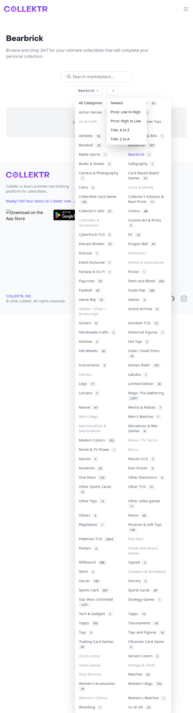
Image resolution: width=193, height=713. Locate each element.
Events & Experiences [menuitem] (146, 262)
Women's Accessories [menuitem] (98, 686)
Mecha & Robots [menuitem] (144, 407)
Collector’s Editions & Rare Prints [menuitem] (146, 199)
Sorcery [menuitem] (137, 580)
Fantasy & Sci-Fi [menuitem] (95, 271)
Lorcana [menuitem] (88, 393)
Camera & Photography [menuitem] (98, 175)
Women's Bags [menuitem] (144, 683)
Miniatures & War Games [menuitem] (143, 428)
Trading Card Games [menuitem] (97, 644)
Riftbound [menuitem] (91, 562)
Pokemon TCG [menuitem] (96, 538)
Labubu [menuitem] (85, 374)
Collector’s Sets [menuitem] (95, 210)
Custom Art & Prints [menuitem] (145, 222)
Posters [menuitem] (88, 548)
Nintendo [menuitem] (90, 468)
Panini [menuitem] (137, 515)
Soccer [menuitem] (89, 580)
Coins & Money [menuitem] (140, 187)
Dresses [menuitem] (88, 253)
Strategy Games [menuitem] (144, 599)
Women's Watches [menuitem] (146, 697)
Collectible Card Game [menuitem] (97, 199)
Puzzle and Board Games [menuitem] (143, 551)
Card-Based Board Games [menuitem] (143, 175)
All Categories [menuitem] (90, 102)
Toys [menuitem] (85, 632)
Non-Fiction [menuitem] (140, 468)
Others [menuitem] (87, 515)
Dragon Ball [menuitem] (141, 243)
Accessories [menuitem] (141, 102)
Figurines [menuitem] (90, 281)
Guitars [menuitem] (88, 322)
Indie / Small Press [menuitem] (145, 353)
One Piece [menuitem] (91, 477)
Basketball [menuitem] (141, 145)
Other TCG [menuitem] (140, 486)
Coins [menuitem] (86, 187)
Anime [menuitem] (138, 112)
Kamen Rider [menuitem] (143, 365)
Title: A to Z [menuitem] (120, 130)
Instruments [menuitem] (92, 365)
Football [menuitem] (89, 290)
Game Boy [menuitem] (91, 299)
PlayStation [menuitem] (91, 524)
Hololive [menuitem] (88, 341)
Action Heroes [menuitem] (94, 112)
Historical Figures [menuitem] (145, 332)
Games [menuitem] (136, 299)
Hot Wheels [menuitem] (92, 350)
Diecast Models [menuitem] (95, 243)
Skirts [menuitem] (86, 571)
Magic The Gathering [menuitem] (147, 395)
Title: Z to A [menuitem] (120, 139)
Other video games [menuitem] (145, 503)
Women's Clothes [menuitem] (93, 697)
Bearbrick (86, 90)
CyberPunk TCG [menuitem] (94, 234)
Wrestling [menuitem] (90, 707)
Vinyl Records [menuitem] (90, 674)
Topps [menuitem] (136, 613)
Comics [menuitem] (137, 210)
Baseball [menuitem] (89, 145)
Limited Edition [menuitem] (144, 383)
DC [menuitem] (134, 234)
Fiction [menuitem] (136, 271)
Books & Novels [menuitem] (94, 163)
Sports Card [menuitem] (93, 590)
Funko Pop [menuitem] (141, 290)
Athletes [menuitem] (89, 135)
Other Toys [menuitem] (91, 501)
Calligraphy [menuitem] (140, 163)
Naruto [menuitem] (87, 458)
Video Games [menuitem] (90, 665)
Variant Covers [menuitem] (143, 655)
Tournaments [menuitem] (143, 623)
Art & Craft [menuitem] (88, 121)
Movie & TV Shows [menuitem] (97, 449)
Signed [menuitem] (137, 562)
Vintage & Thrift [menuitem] (141, 665)
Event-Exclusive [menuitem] (94, 262)
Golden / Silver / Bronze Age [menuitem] (92, 311)
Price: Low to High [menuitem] (126, 111)
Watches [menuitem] (139, 674)
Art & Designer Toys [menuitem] (145, 124)
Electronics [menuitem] (137, 253)
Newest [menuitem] (117, 102)
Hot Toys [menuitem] (138, 341)
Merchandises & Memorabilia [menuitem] (92, 428)
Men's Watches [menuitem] (143, 416)
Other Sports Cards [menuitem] (96, 489)
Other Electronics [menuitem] (145, 477)
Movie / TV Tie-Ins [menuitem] (143, 440)
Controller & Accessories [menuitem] (89, 223)
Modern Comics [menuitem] (96, 440)
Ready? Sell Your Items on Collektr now (41, 201)
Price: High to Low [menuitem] (126, 121)
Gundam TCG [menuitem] (143, 322)
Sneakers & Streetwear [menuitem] (147, 571)
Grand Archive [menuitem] (143, 308)
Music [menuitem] (133, 449)
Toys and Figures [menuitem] (146, 632)
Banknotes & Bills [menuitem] (145, 135)
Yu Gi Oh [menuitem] (139, 707)
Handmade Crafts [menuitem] (96, 332)
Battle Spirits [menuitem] (92, 154)
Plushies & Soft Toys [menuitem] (146, 527)
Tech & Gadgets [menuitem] (95, 613)
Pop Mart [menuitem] (135, 538)
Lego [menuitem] (86, 383)
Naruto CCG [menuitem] (141, 458)
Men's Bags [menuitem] (88, 416)
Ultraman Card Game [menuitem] (147, 644)
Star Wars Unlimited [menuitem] (97, 602)
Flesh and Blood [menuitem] (146, 281)
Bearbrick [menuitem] (139, 154)
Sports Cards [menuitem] (142, 590)
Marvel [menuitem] (88, 407)
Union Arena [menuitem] (89, 655)
